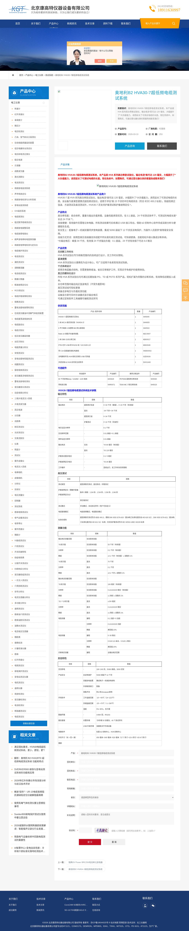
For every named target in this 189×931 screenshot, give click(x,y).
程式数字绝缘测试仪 (23, 222)
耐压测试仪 (19, 427)
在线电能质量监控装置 (24, 143)
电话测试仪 (19, 256)
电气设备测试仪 (21, 518)
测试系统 (49, 75)
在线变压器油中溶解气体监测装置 (29, 313)
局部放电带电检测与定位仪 (26, 245)
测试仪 (17, 455)
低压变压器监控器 (22, 336)
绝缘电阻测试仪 (21, 512)
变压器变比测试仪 (22, 387)
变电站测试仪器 (21, 677)
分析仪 (17, 484)
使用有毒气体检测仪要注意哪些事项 (29, 805)
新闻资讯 (72, 23)
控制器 (17, 501)
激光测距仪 (19, 177)
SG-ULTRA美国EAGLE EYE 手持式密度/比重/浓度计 (76, 910)
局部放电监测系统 (22, 188)
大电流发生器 (20, 404)
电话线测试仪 (20, 273)
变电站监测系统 (21, 205)
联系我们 (125, 23)
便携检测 (18, 643)
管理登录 (123, 922)
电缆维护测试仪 (21, 251)
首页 (17, 23)
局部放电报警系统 (22, 228)
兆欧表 (17, 421)
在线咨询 (96, 910)
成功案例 (12, 910)
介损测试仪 (19, 546)
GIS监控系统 (20, 211)
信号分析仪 (19, 592)
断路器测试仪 (20, 711)
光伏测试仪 (19, 432)
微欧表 (17, 637)
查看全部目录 (29, 723)
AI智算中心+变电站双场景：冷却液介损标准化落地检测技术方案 (29, 850)
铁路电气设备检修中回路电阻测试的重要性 (29, 838)
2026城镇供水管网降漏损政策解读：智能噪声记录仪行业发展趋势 (30, 827)
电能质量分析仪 (21, 347)
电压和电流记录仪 (22, 154)
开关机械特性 (20, 552)
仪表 (16, 444)
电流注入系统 (20, 467)
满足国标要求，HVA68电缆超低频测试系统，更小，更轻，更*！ (30, 748)
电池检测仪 (19, 705)
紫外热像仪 (19, 529)
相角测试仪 (19, 302)
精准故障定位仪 (21, 285)
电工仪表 (39, 75)
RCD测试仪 (19, 290)
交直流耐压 (19, 438)
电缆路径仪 (19, 324)
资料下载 (107, 23)
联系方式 (96, 905)
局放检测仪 (19, 694)
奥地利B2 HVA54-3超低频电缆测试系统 (85, 869)
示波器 (17, 165)
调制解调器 (19, 268)
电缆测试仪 (19, 717)
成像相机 (18, 478)
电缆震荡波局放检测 (23, 319)
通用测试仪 (19, 609)
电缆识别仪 (19, 330)
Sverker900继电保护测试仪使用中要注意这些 (30, 816)
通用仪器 (18, 688)
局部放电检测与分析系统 (25, 199)
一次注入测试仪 (21, 580)
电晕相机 (18, 472)
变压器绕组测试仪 (22, 574)
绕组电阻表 (19, 557)
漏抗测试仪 (19, 262)
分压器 (17, 415)
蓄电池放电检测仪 (22, 381)
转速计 (17, 109)
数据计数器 (19, 279)
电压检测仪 (19, 131)
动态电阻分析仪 (21, 393)
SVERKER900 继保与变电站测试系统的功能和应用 (29, 771)
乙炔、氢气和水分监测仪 (25, 137)
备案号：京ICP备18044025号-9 (96, 922)
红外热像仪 (19, 660)
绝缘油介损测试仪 (22, 614)
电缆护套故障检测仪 (23, 296)
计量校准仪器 (20, 648)
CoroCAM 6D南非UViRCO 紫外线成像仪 (76, 905)
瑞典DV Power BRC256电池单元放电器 (85, 862)
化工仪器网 (142, 922)
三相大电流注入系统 (23, 398)
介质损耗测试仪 (21, 586)
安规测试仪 (19, 353)
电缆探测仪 (19, 216)
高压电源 (18, 410)
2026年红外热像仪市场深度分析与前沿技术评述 (30, 782)
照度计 (17, 449)
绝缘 (16, 654)
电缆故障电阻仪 (21, 234)
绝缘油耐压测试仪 (22, 620)
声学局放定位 (20, 194)
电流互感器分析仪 (22, 597)
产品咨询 (130, 146)
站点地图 (114, 922)
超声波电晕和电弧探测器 (25, 239)
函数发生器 (19, 171)
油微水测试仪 (20, 626)
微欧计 (17, 535)
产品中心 (53, 23)
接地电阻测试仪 (21, 370)
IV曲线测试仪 (20, 540)
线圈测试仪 (19, 364)
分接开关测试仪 (21, 563)
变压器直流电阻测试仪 (24, 376)
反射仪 (17, 489)
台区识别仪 (19, 341)
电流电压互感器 (21, 631)
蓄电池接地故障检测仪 (24, 307)
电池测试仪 (19, 182)
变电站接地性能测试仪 (24, 359)
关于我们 (35, 23)
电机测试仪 (19, 682)
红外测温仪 (19, 114)
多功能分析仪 (20, 603)
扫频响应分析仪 (21, 569)
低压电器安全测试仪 (23, 148)
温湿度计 (18, 120)
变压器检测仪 (20, 699)
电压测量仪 (19, 495)
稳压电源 (18, 160)
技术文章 (89, 23)
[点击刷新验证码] (102, 830)
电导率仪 (18, 523)
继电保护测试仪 (21, 671)
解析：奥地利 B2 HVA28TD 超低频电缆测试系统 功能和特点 (29, 760)
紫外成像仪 (19, 461)
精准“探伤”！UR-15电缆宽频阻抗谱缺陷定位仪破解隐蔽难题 (29, 793)
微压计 (17, 126)
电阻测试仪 (19, 665)
